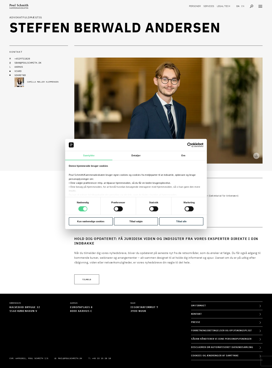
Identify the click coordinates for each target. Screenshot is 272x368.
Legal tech (223, 6)
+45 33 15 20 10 (101, 358)
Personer (195, 6)
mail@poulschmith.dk (70, 358)
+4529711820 (22, 59)
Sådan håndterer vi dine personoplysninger (221, 339)
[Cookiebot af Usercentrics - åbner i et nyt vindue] (189, 145)
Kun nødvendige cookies (90, 221)
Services (209, 6)
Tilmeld (86, 279)
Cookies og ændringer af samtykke (215, 356)
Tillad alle (181, 221)
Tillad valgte (136, 221)
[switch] (118, 208)
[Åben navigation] (260, 6)
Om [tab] (183, 155)
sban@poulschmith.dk (27, 63)
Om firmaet (198, 306)
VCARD (18, 71)
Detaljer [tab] (136, 155)
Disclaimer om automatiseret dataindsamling (222, 347)
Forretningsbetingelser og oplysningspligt (221, 331)
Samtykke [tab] (88, 155)
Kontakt (196, 314)
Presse (195, 322)
